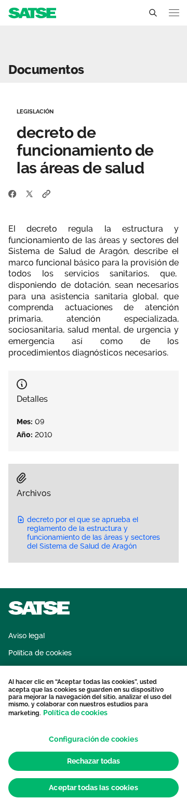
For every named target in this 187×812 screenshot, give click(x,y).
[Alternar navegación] (174, 12)
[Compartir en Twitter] (29, 193)
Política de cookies (75, 712)
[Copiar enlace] (46, 193)
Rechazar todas (94, 761)
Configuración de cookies (93, 739)
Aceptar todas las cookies (93, 787)
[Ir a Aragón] (32, 12)
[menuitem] (26, 635)
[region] (93, 739)
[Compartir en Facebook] (12, 193)
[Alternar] (152, 13)
